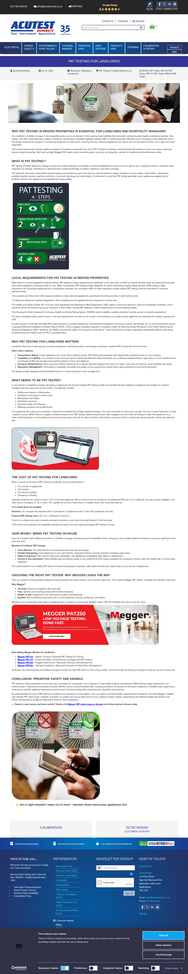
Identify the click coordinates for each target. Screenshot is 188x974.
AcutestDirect (145, 872)
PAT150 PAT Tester (155, 73)
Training (133, 47)
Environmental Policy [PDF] (67, 912)
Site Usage (62, 889)
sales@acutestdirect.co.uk (158, 897)
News (58, 924)
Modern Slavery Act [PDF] (66, 903)
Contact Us (107, 21)
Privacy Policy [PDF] (67, 870)
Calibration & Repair (151, 47)
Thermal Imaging (67, 47)
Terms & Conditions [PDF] (66, 896)
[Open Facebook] (141, 907)
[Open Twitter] (147, 907)
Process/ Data (84, 47)
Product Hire (116, 47)
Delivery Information (66, 875)
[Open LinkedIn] (152, 907)
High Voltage (100, 47)
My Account (138, 21)
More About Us (64, 866)
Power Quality (29, 47)
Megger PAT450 (25, 665)
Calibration (51, 827)
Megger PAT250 (25, 662)
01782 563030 (137, 827)
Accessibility (62, 884)
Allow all (163, 935)
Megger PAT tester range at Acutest (85, 704)
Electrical (11, 47)
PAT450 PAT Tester (151, 70)
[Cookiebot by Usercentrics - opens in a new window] (19, 968)
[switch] (93, 968)
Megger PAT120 (25, 656)
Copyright (61, 880)
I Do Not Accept (164, 954)
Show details (171, 968)
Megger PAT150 (25, 659)
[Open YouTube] (157, 907)
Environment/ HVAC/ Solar (48, 47)
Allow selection (163, 945)
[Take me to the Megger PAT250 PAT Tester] (94, 625)
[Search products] (141, 27)
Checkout (123, 21)
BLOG (143, 913)
